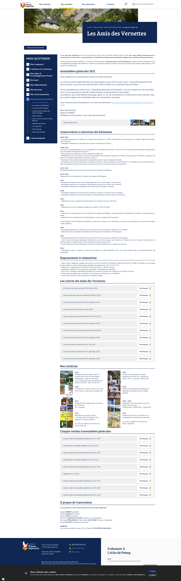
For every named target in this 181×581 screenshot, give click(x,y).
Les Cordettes (37, 126)
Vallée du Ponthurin (38, 132)
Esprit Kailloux (37, 116)
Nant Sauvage (37, 129)
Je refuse (152, 575)
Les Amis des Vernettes (40, 103)
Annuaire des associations (112, 27)
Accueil (89, 27)
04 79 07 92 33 (78, 545)
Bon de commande (92, 379)
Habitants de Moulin (39, 124)
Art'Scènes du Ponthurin (40, 108)
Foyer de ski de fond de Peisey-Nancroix (42, 120)
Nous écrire (75, 552)
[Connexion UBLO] (3, 579)
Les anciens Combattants (40, 105)
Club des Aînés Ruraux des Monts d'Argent (41, 112)
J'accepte (153, 571)
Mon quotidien (98, 27)
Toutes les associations (35, 48)
